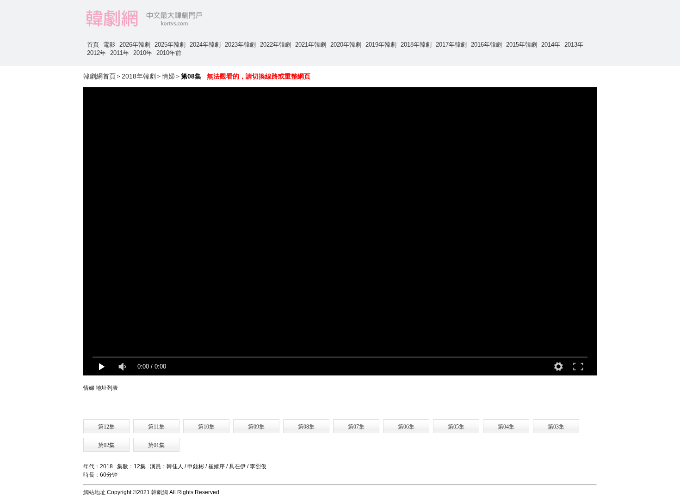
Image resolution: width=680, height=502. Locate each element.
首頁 (93, 44)
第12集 (106, 426)
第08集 (306, 426)
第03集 (556, 426)
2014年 (550, 44)
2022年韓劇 (275, 44)
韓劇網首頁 (99, 76)
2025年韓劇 (170, 44)
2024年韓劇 (205, 44)
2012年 (96, 52)
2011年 (119, 52)
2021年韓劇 (310, 44)
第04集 (506, 426)
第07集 (356, 426)
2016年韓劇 (486, 44)
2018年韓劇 (416, 44)
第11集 (156, 426)
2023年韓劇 (240, 44)
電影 (109, 44)
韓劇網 (159, 492)
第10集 (206, 426)
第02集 (106, 445)
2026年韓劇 (134, 44)
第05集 (456, 426)
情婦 (168, 76)
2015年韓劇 (521, 44)
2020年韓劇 (345, 44)
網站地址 (94, 492)
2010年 (142, 52)
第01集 (156, 445)
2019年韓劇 (380, 44)
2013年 (573, 44)
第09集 (256, 426)
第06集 (406, 426)
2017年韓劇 (451, 44)
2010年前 (168, 52)
